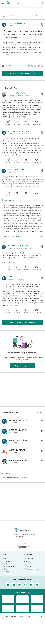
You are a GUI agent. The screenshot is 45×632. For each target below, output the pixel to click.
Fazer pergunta (7, 561)
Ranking (4, 569)
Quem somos (28, 559)
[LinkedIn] (38, 65)
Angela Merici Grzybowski (18, 440)
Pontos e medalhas (8, 566)
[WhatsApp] (28, 65)
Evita (5, 200)
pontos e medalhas (23, 477)
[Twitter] (35, 65)
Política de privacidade (31, 569)
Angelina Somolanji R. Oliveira (18, 460)
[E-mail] (42, 65)
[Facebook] (32, 65)
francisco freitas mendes (18, 131)
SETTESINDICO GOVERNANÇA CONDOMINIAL (18, 430)
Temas (4, 559)
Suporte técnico (29, 564)
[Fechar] (41, 616)
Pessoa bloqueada (16, 169)
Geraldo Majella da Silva (18, 420)
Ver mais (40, 412)
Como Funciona (7, 564)
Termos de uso (29, 566)
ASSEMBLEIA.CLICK (18, 450)
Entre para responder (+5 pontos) (22, 74)
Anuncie (26, 561)
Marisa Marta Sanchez (17, 93)
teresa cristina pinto (16, 23)
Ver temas (39, 16)
